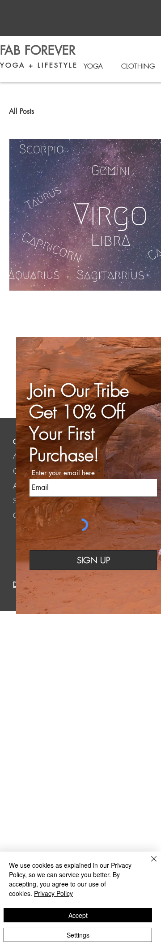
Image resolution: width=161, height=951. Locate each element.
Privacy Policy (53, 893)
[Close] (148, 864)
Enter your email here (63, 472)
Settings (78, 934)
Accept (78, 915)
